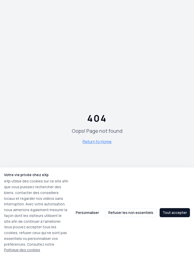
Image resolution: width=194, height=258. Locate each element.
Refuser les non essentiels (130, 212)
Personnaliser (87, 212)
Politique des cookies (22, 249)
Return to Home (97, 141)
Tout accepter (175, 212)
